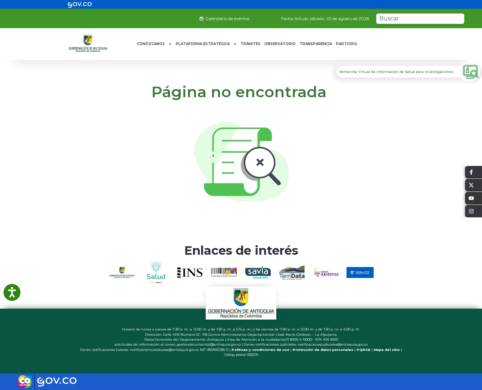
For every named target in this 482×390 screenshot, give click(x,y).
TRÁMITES (250, 44)
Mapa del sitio (387, 350)
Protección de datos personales (323, 350)
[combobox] (420, 18)
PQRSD (363, 350)
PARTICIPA (346, 44)
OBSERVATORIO (280, 44)
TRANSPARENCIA (316, 44)
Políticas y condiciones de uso (260, 350)
